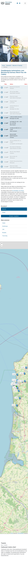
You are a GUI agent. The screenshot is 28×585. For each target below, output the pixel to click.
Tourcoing (4, 235)
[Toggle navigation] (25, 3)
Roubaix (4, 232)
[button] (16, 386)
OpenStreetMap (20, 533)
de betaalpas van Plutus (18, 190)
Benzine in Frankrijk (17, 65)
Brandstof (8, 65)
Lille (3, 229)
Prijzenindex (7, 3)
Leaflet (11, 533)
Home (3, 65)
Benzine (4, 209)
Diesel (3, 212)
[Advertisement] (14, 21)
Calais (3, 223)
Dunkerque (5, 226)
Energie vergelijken (14, 216)
